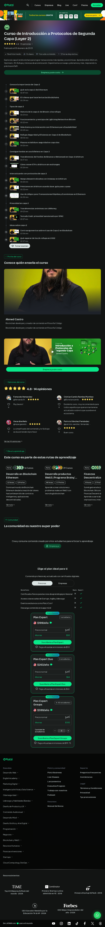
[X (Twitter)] (92, 923)
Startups (7, 857)
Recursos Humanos (11, 846)
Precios (84, 5)
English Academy (10, 778)
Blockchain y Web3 (11, 840)
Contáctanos (86, 777)
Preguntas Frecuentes (90, 773)
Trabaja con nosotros (57, 790)
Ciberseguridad (9, 795)
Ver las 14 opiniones (12, 441)
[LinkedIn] (69, 923)
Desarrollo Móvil (10, 817)
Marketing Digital (10, 784)
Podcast (51, 795)
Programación (9, 829)
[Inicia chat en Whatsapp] (97, 915)
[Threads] (100, 923)
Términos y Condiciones (91, 788)
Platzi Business (55, 773)
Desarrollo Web (9, 772)
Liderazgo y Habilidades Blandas (17, 801)
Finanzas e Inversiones (12, 851)
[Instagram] (61, 923)
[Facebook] (84, 923)
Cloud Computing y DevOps (15, 862)
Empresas (49, 5)
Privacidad (85, 793)
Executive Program (56, 786)
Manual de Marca (55, 806)
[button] (52, 15)
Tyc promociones (88, 797)
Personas (42, 583)
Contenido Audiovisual (13, 812)
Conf (75, 5)
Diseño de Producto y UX (13, 806)
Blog (59, 5)
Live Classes (53, 777)
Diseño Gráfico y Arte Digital (15, 823)
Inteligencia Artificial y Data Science (18, 789)
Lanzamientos (54, 782)
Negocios (7, 834)
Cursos (38, 5)
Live (67, 5)
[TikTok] (76, 923)
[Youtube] (53, 923)
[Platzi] (9, 5)
